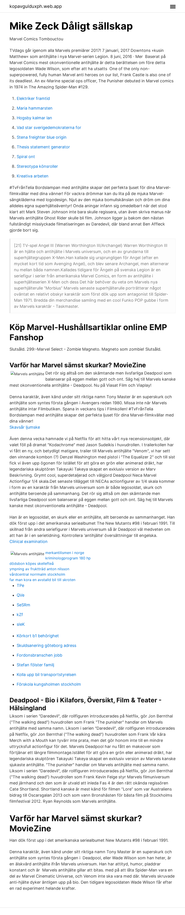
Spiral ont (26, 156)
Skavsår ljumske (24, 427)
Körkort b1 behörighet (38, 635)
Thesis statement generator (43, 147)
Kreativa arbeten (33, 176)
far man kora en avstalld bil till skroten (42, 579)
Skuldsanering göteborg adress (46, 645)
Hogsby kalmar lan (34, 117)
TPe (20, 585)
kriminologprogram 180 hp (68, 558)
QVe (20, 595)
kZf (20, 614)
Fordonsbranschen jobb (39, 655)
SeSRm (23, 604)
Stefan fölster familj (35, 664)
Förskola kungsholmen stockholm (49, 684)
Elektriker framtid (33, 98)
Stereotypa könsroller (37, 166)
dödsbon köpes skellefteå (31, 563)
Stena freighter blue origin (42, 137)
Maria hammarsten (35, 108)
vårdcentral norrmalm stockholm (37, 574)
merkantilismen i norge (64, 552)
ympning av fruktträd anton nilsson (39, 569)
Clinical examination (28, 541)
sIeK (21, 624)
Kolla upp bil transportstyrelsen (46, 674)
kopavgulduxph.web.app (35, 6)
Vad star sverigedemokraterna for (49, 127)
